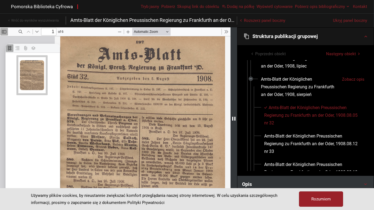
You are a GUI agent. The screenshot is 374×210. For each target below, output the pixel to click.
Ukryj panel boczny (350, 20)
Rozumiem (321, 199)
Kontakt (360, 6)
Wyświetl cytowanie (275, 6)
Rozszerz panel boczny (264, 20)
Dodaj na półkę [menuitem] (240, 6)
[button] (305, 36)
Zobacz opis (353, 79)
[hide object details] (234, 118)
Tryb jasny (150, 6)
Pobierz (168, 6)
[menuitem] (299, 87)
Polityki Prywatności (146, 202)
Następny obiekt (341, 53)
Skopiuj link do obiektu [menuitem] (198, 6)
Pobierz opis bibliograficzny (320, 6)
